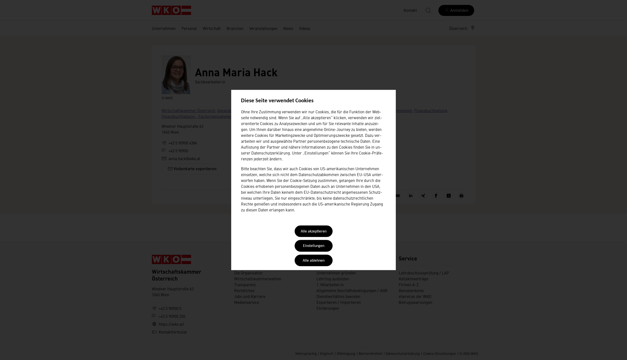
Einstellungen (313, 246)
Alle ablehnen (314, 261)
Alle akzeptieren (313, 231)
